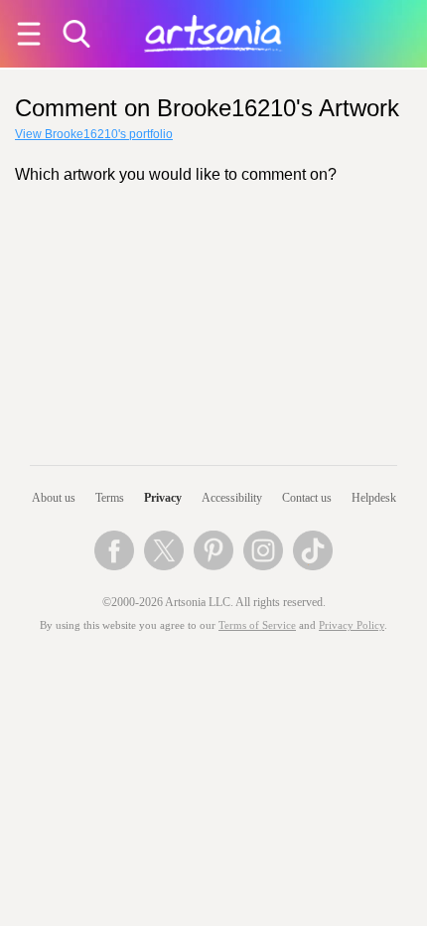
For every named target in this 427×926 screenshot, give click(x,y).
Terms (109, 498)
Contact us (307, 498)
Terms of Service (257, 625)
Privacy (163, 498)
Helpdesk (374, 498)
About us (53, 498)
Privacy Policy (351, 625)
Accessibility (232, 498)
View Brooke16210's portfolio (94, 134)
